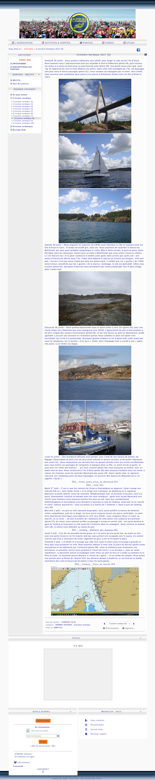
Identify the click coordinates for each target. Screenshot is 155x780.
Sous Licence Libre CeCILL (91, 778)
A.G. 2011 (78, 646)
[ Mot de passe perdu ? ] (43, 746)
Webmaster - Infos (121, 711)
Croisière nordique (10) (23, 123)
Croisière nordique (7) (23, 116)
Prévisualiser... (113, 628)
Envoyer (43, 742)
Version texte (96, 729)
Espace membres (52, 711)
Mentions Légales (98, 734)
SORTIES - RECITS (26, 75)
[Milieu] (1, 65)
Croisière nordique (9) (23, 121)
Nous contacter (97, 720)
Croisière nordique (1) (23, 102)
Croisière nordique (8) (24, 118)
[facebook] (138, 50)
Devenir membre (43, 721)
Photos (107, 638)
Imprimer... (129, 628)
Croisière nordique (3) (23, 106)
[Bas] (1, 68)
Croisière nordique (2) (23, 104)
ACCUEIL (29, 49)
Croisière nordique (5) (23, 111)
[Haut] (1, 63)
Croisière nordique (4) (23, 109)
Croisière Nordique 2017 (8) (94, 54)
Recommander (97, 725)
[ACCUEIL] (77, 24)
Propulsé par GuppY (60, 778)
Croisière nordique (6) (23, 113)
